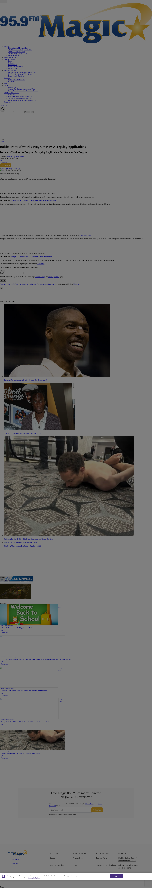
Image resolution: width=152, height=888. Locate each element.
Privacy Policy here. (34, 878)
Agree (116, 876)
